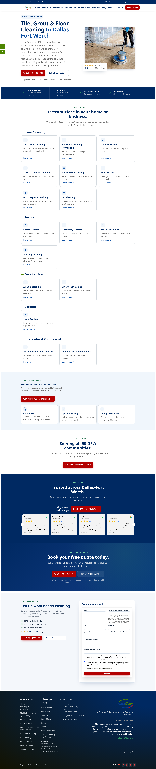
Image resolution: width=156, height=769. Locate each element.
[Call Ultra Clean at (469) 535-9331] (2, 46)
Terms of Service (98, 668)
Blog (104, 7)
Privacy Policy (108, 668)
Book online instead (53, 638)
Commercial (70, 7)
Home (37, 7)
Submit (107, 674)
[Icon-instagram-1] (126, 765)
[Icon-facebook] (123, 765)
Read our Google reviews (84, 509)
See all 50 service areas (78, 464)
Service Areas (84, 7)
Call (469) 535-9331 (34, 73)
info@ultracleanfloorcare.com (113, 2)
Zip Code (111, 625)
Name (86, 610)
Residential (58, 7)
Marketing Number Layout (92, 649)
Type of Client (88, 632)
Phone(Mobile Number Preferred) (119, 610)
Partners (96, 7)
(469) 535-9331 (127, 2)
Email (86, 625)
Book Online (132, 7)
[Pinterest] (130, 765)
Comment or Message (91, 639)
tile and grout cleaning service (46, 58)
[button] (133, 524)
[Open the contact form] (2, 52)
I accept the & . (99, 668)
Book (110, 7)
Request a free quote (89, 574)
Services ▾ (46, 7)
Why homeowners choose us (36, 399)
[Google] (134, 765)
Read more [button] (27, 532)
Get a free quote (56, 73)
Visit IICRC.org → (125, 738)
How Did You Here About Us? (117, 632)
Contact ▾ (119, 7)
